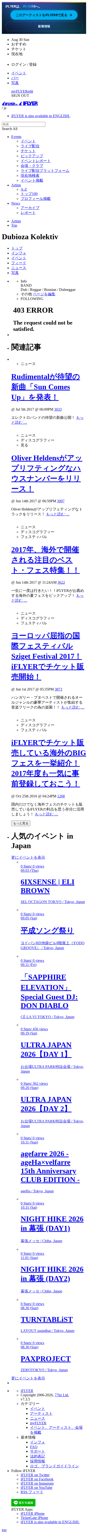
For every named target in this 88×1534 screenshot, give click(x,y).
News (15, 203)
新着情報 (44, 26)
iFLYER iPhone (33, 1514)
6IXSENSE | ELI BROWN (47, 886)
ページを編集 (44, 294)
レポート (28, 213)
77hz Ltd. (62, 1395)
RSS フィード (32, 1492)
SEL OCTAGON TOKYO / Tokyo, (53, 902)
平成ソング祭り (47, 930)
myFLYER (19, 91)
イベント (18, 73)
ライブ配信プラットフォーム (45, 171)
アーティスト (41, 1413)
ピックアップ (32, 156)
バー (15, 78)
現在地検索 (30, 175)
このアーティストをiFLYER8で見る (44, 15)
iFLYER (27, 1391)
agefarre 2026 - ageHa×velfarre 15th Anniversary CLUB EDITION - (50, 1166)
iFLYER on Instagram (37, 1483)
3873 (58, 689)
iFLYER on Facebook (37, 1479)
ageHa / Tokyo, (37, 1191)
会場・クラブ (32, 166)
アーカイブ (30, 208)
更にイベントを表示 (28, 857)
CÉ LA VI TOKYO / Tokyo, (47, 1017)
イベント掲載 (32, 180)
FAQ (34, 1447)
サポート (37, 1451)
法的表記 (37, 1456)
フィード (18, 263)
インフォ (18, 253)
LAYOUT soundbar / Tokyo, (47, 1331)
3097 (61, 501)
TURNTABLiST (47, 1319)
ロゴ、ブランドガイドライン (54, 1466)
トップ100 (29, 194)
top (4, 1530)
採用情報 (37, 1461)
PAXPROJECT (46, 1358)
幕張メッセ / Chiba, (41, 1241)
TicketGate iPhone (34, 1518)
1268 (61, 796)
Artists (16, 185)
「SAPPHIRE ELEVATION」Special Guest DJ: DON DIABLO (49, 991)
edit (30, 91)
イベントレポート (36, 161)
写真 (15, 83)
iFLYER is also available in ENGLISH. (40, 116)
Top (14, 225)
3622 (61, 582)
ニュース (18, 268)
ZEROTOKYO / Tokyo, (44, 1370)
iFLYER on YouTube (36, 1488)
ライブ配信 (30, 146)
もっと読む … (57, 514)
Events (16, 137)
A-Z (24, 189)
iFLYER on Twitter (35, 1475)
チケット (28, 151)
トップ (17, 248)
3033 (58, 409)
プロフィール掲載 (36, 199)
